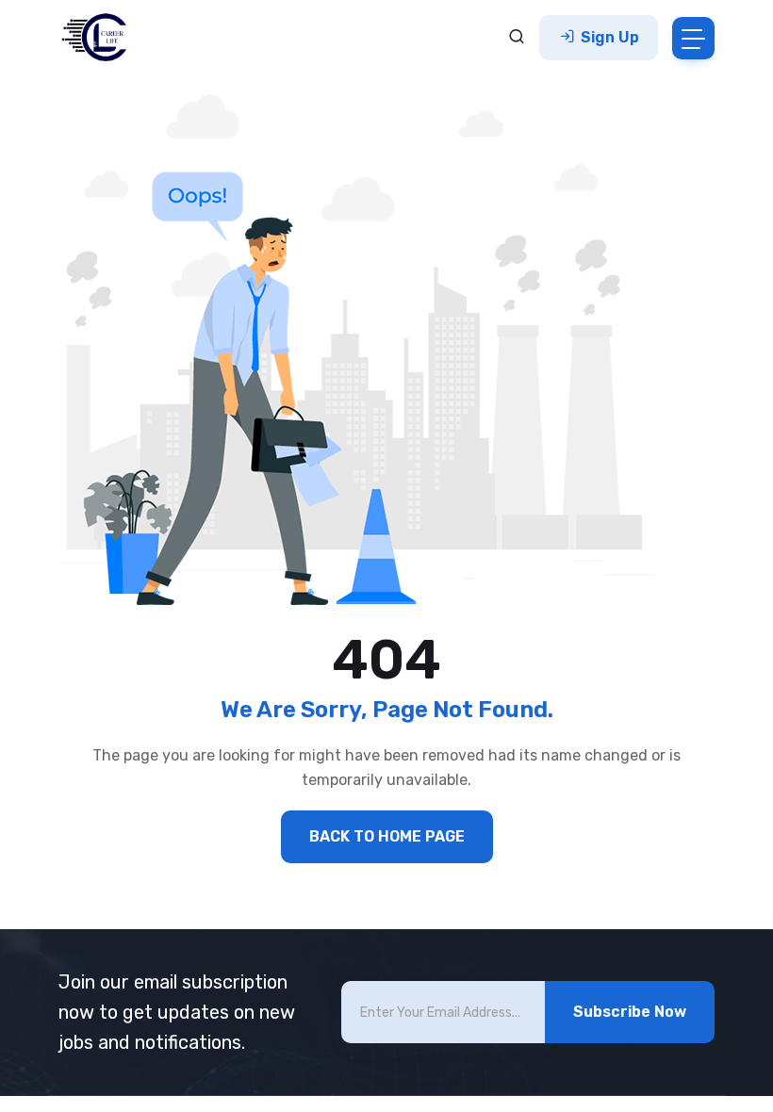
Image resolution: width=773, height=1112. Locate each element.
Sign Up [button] (608, 37)
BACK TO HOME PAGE (387, 836)
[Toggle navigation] (693, 38)
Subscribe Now (629, 1012)
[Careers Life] (99, 37)
